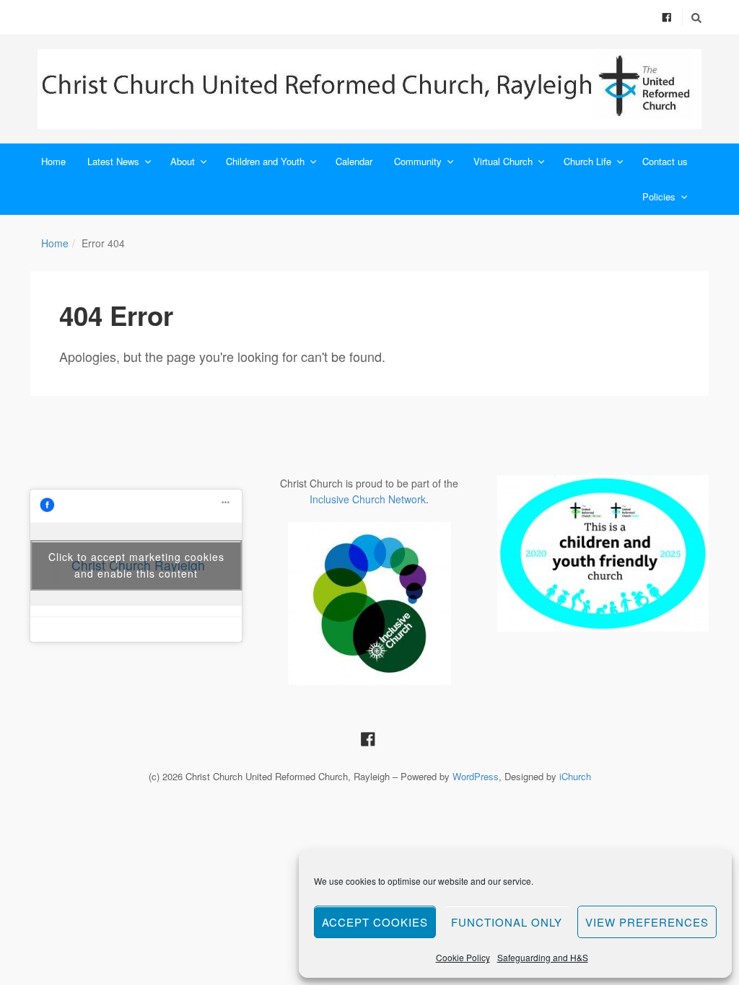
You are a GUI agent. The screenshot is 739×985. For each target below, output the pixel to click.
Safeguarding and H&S (542, 957)
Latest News (113, 161)
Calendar (354, 161)
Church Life (587, 161)
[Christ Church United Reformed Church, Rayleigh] (369, 89)
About (182, 161)
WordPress (475, 776)
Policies (658, 196)
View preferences (647, 921)
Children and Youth (265, 161)
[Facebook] (666, 17)
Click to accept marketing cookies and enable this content (136, 564)
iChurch (575, 776)
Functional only (506, 921)
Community (418, 161)
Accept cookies (375, 921)
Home (53, 161)
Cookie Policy (463, 957)
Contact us (665, 161)
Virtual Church (503, 161)
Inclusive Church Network (368, 499)
